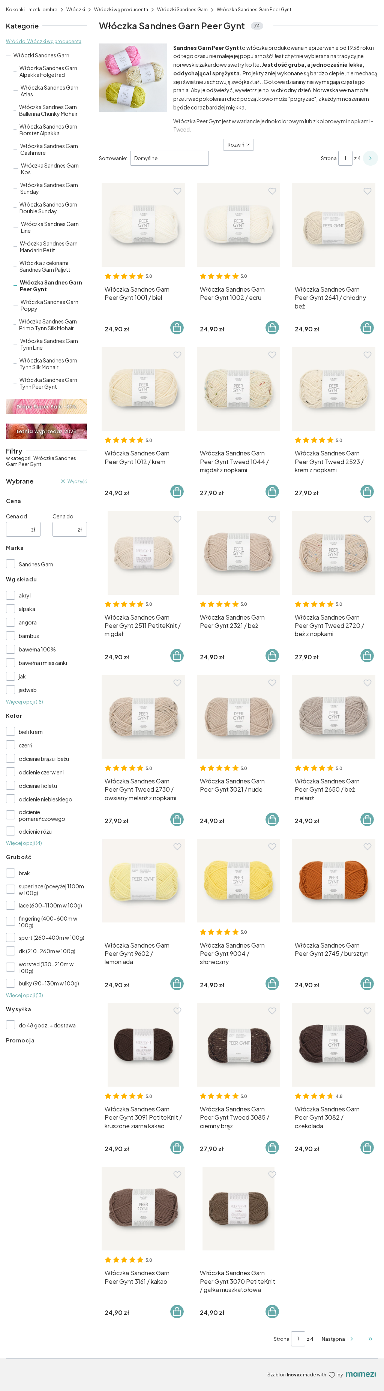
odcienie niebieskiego (45, 799)
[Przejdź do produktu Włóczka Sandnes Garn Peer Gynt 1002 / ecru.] (238, 225)
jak (22, 676)
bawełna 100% (37, 649)
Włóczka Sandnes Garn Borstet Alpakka (48, 129)
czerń (25, 745)
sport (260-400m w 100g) (51, 937)
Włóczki (75, 9)
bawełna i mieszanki (43, 662)
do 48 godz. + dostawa (47, 1025)
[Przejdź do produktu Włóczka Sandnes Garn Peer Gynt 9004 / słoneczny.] (238, 880)
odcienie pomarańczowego (42, 815)
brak (24, 873)
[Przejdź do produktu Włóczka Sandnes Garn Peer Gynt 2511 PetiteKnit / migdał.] (143, 553)
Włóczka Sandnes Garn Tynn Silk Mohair (48, 363)
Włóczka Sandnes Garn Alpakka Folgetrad (48, 71)
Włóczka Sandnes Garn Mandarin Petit (49, 246)
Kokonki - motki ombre (31, 9)
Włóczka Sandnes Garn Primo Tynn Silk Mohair (48, 324)
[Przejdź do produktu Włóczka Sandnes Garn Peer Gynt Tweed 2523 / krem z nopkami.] (333, 389)
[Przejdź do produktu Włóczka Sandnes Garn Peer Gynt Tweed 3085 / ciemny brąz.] (238, 1045)
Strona (329, 158)
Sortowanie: (113, 158)
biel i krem (31, 731)
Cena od (16, 516)
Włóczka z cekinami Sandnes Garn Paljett (45, 266)
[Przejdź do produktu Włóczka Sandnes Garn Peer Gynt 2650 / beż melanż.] (333, 717)
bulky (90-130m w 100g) (49, 983)
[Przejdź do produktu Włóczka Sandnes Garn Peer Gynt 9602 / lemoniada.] (143, 880)
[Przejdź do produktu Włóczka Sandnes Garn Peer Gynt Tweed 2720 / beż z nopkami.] (333, 553)
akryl (25, 595)
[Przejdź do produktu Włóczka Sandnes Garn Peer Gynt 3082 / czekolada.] (333, 1045)
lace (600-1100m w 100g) (50, 905)
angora (28, 622)
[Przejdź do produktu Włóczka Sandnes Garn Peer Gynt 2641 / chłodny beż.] (333, 225)
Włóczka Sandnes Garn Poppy (49, 305)
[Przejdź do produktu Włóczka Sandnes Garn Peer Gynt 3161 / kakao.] (143, 1208)
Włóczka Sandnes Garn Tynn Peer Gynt (48, 383)
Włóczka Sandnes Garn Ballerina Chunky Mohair (48, 110)
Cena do (63, 516)
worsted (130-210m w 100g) (46, 967)
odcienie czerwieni (41, 772)
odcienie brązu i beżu (44, 758)
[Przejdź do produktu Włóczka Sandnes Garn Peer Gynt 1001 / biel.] (143, 225)
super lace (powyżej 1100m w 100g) (51, 889)
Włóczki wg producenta (121, 9)
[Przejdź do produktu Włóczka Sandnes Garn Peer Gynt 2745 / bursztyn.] (333, 880)
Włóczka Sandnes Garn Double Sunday (48, 207)
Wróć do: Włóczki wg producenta (43, 41)
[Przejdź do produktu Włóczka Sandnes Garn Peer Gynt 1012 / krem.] (143, 389)
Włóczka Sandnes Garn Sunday (49, 188)
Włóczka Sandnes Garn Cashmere (49, 149)
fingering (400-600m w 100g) (48, 921)
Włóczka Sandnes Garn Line (50, 227)
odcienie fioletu (38, 785)
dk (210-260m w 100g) (47, 951)
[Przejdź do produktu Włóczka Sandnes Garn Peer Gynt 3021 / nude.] (238, 717)
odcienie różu (35, 831)
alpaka (27, 608)
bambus (29, 635)
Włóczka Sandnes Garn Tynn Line (49, 344)
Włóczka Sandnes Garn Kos (50, 168)
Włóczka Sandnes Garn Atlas (49, 90)
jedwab (28, 689)
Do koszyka (177, 327)
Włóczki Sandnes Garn (182, 9)
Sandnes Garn (36, 564)
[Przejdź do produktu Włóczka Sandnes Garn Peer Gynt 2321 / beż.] (238, 553)
